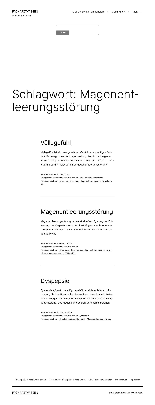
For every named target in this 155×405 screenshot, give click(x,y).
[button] (30, 379)
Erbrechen (74, 181)
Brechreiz (64, 181)
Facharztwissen (25, 11)
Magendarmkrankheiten (67, 177)
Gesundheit (118, 11)
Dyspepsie (64, 250)
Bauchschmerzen (67, 319)
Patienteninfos (85, 177)
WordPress (136, 392)
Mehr (136, 11)
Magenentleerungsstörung (92, 181)
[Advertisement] (77, 66)
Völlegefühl (56, 142)
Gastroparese (76, 250)
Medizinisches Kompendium (88, 11)
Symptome (98, 177)
